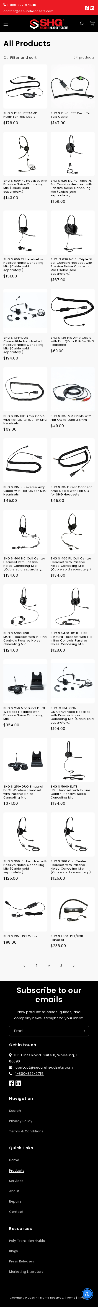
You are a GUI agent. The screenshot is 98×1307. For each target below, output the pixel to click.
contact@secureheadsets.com (28, 11)
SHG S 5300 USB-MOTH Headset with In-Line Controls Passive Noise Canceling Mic (25, 638)
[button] (6, 24)
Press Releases (21, 1261)
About (14, 1191)
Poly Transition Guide (27, 1240)
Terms (71, 1297)
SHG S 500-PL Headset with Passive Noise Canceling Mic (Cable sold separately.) (25, 186)
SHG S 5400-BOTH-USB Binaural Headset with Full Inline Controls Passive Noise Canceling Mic (71, 638)
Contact (16, 1211)
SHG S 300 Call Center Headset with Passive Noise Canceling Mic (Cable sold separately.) (71, 867)
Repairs (15, 1201)
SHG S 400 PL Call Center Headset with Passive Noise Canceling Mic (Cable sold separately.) (71, 564)
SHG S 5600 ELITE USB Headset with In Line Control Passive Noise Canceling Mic (70, 792)
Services (16, 1181)
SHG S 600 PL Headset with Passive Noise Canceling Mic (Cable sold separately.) (25, 265)
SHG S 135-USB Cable (20, 936)
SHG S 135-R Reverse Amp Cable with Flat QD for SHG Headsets (25, 490)
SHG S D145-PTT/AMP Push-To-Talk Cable (20, 115)
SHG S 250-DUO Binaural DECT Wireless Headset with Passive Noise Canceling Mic (23, 792)
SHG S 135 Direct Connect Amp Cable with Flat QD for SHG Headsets (71, 490)
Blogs (13, 1251)
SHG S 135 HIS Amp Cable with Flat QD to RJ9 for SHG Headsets (72, 341)
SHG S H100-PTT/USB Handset (67, 938)
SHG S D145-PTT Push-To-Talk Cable (71, 115)
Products (16, 1170)
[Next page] (74, 966)
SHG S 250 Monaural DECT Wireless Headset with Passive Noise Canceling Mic (24, 713)
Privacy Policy (20, 1121)
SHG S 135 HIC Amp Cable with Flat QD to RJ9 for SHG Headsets (25, 419)
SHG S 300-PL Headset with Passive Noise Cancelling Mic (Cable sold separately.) (25, 867)
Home (14, 1160)
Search (15, 1110)
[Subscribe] (84, 1031)
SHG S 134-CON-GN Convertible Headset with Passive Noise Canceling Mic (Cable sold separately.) (72, 715)
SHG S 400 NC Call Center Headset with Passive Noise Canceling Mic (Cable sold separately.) (24, 564)
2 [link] (49, 966)
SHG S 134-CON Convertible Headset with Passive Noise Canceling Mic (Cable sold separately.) (23, 345)
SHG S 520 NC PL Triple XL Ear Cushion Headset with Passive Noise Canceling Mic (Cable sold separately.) (71, 188)
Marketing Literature (26, 1271)
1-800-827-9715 (20, 5)
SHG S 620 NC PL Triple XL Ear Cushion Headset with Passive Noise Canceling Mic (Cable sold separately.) (72, 267)
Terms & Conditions (26, 1131)
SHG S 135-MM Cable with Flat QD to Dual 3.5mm (71, 418)
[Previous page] (24, 966)
